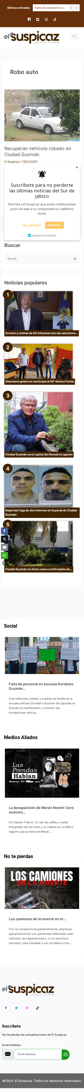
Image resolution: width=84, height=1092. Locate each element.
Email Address (11, 1045)
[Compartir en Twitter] (4, 539)
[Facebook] (29, 19)
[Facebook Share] (4, 530)
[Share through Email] (4, 547)
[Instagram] (46, 19)
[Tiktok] (37, 1008)
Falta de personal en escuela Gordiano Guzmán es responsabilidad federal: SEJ (50, 7)
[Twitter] (38, 19)
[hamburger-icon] (74, 36)
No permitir (32, 225)
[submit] (66, 1054)
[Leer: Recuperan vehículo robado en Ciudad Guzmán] (42, 115)
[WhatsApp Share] (4, 555)
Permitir (54, 225)
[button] (4, 563)
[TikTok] (55, 19)
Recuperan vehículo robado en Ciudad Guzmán (37, 151)
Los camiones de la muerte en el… (37, 919)
